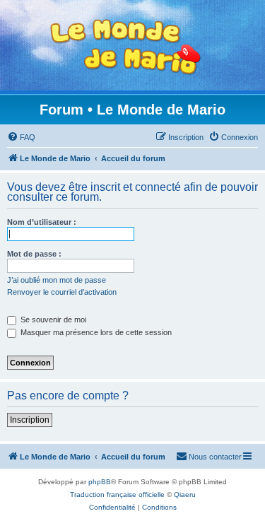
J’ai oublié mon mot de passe (56, 280)
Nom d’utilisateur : (41, 222)
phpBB (99, 482)
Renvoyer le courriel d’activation (62, 292)
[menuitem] (21, 137)
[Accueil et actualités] (125, 47)
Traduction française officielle (117, 494)
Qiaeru (185, 494)
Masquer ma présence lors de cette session (95, 332)
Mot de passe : (34, 254)
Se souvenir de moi (52, 319)
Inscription (29, 420)
